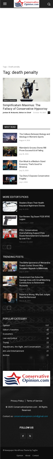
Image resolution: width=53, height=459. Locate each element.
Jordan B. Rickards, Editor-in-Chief (17, 112)
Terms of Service (34, 401)
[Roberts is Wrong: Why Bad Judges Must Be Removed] (10, 298)
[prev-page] (4, 247)
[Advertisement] (26, 36)
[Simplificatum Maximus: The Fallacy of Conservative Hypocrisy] (26, 90)
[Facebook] (23, 436)
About (27, 455)
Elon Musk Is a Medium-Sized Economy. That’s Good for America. (32, 164)
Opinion (20, 455)
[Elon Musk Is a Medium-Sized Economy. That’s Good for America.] (10, 165)
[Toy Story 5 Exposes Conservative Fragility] (10, 180)
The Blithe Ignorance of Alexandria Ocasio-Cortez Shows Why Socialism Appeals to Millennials (34, 265)
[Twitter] (30, 436)
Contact (36, 455)
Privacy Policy (17, 401)
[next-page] (9, 247)
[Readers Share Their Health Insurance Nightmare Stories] (10, 206)
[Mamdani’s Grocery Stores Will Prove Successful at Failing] (10, 151)
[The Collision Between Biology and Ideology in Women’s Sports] (10, 138)
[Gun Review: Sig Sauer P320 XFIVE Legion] (10, 220)
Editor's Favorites (10, 100)
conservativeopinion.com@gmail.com (31, 416)
